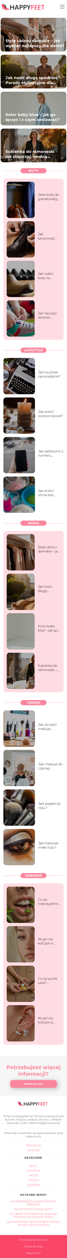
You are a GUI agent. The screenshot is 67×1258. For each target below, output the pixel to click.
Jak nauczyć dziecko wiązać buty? (48, 315)
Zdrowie (33, 876)
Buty (33, 171)
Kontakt (33, 1150)
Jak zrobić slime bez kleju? (46, 493)
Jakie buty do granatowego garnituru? (48, 197)
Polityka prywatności (33, 1239)
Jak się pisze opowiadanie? (49, 374)
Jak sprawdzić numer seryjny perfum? (33, 1203)
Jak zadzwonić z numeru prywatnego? (50, 453)
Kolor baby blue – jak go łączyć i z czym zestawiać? (32, 117)
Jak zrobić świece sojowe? (50, 414)
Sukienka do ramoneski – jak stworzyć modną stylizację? (32, 154)
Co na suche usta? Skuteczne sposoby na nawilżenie (47, 981)
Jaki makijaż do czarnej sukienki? (50, 766)
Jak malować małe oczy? (48, 845)
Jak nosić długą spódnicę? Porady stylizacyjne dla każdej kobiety (33, 80)
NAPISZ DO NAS (33, 1084)
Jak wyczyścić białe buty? (33, 1209)
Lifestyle (33, 350)
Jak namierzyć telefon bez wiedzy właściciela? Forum (33, 1223)
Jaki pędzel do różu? (49, 806)
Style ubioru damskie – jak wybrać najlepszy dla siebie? (35, 43)
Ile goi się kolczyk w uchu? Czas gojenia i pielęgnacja (47, 1020)
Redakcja (33, 1145)
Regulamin (33, 1253)
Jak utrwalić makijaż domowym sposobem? (47, 727)
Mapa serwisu (33, 1246)
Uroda (33, 703)
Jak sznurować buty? (46, 236)
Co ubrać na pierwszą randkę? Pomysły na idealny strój (33, 1215)
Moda (33, 523)
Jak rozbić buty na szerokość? (46, 276)
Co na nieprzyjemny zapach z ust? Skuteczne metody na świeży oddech (49, 902)
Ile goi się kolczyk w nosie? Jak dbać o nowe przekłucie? (48, 941)
